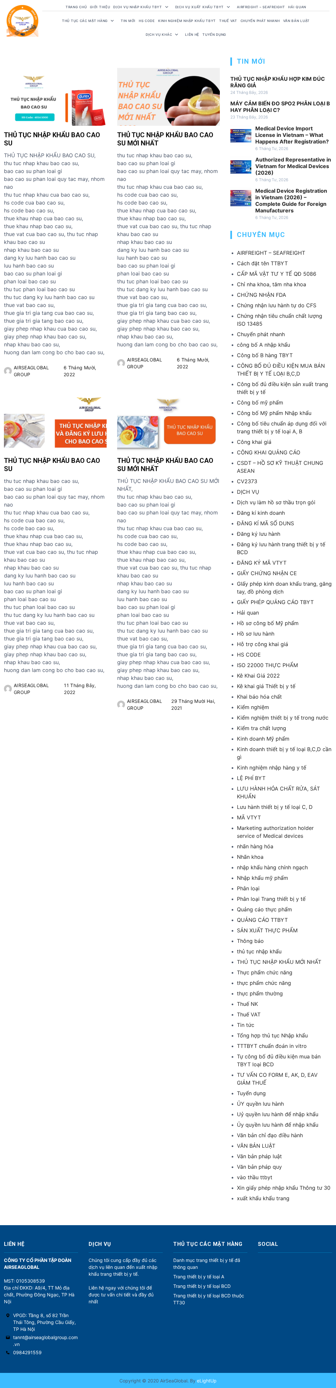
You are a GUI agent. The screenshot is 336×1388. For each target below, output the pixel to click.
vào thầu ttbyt (254, 1177)
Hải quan (248, 612)
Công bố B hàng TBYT (265, 355)
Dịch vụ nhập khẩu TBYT (137, 7)
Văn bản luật (296, 21)
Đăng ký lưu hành (258, 534)
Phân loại (248, 888)
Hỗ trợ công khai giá (262, 644)
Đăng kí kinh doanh (261, 513)
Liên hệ (192, 34)
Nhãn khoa (250, 857)
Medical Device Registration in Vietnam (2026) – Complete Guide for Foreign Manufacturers (291, 200)
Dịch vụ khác (159, 34)
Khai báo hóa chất (259, 696)
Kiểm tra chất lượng (261, 728)
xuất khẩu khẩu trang (263, 1198)
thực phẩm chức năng (264, 983)
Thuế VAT (228, 21)
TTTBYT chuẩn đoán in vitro (272, 1046)
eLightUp (206, 1380)
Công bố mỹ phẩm (260, 402)
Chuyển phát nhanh (260, 21)
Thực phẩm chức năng (264, 972)
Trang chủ (76, 7)
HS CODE (147, 21)
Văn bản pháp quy (259, 1166)
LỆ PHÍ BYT (251, 778)
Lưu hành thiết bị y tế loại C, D (275, 807)
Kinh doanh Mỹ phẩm (263, 738)
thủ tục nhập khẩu (259, 951)
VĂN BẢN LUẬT (256, 1145)
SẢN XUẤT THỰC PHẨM (267, 930)
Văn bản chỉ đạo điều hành (270, 1135)
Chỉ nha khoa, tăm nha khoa (271, 284)
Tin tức (245, 1025)
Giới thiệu (100, 7)
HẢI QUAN (297, 7)
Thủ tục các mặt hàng (85, 21)
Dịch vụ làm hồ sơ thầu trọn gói (276, 502)
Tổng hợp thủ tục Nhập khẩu (272, 1035)
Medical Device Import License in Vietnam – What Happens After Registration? (292, 135)
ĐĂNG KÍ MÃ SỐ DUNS (265, 523)
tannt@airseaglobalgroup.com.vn (45, 1340)
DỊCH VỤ (248, 491)
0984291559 (27, 1352)
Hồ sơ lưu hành (255, 633)
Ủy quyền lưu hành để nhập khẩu (277, 1124)
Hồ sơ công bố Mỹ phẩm (268, 623)
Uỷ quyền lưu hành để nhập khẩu (277, 1114)
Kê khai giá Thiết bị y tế (266, 686)
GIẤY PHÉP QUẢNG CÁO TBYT (275, 602)
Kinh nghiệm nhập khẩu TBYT (187, 21)
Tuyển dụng (214, 34)
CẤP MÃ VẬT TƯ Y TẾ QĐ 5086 (276, 274)
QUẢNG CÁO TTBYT (262, 920)
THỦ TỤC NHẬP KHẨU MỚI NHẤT (279, 962)
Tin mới (128, 21)
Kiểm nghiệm (253, 707)
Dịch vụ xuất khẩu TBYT (199, 7)
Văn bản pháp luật (259, 1156)
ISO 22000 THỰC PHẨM (267, 665)
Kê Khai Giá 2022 (258, 675)
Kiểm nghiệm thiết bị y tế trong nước (282, 717)
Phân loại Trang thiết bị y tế (271, 899)
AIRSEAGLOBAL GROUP (31, 371)
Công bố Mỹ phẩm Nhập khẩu (274, 413)
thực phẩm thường (260, 993)
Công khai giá (254, 442)
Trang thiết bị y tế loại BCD (202, 1286)
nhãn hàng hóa (255, 846)
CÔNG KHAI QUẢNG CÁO (268, 452)
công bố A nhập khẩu (263, 344)
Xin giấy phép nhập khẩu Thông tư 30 (283, 1187)
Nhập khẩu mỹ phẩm (262, 878)
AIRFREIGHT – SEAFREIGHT (261, 7)
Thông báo (250, 941)
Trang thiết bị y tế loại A (198, 1276)
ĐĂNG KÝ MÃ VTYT (261, 562)
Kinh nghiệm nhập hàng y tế (271, 767)
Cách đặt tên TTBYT (262, 263)
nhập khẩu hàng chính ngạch (272, 867)
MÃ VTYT (249, 817)
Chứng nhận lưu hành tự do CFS (276, 305)
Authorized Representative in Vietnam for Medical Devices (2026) (293, 166)
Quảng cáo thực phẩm (264, 909)
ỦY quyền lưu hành (260, 1103)
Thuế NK (247, 1004)
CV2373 (247, 481)
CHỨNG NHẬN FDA (261, 295)
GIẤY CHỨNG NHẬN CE (267, 573)
